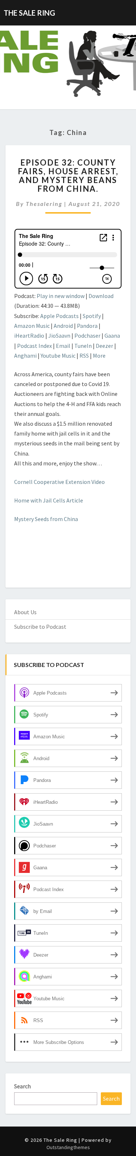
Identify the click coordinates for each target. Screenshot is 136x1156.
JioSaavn (59, 335)
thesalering (44, 203)
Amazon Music (32, 325)
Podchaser (87, 335)
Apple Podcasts (59, 315)
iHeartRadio (29, 335)
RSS (84, 355)
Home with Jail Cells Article (48, 500)
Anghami (25, 355)
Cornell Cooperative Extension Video (59, 481)
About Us (25, 612)
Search (22, 1086)
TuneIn (83, 345)
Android (63, 325)
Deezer (104, 345)
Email (63, 345)
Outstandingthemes (68, 1147)
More (99, 355)
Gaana (112, 335)
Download (101, 295)
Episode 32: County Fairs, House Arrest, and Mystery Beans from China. (68, 176)
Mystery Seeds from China (46, 519)
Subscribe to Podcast (40, 626)
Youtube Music (58, 355)
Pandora (87, 325)
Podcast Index (34, 345)
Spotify (92, 315)
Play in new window (61, 295)
